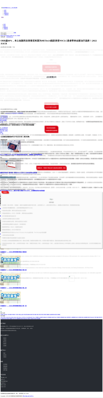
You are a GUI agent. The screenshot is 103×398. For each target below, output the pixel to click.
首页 (5, 10)
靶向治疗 (25, 318)
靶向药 (2, 35)
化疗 (13, 35)
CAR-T (4, 317)
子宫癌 (16, 314)
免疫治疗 (8, 35)
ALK (2, 317)
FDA (10, 317)
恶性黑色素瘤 (27, 314)
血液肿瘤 (52, 314)
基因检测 (62, 317)
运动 (14, 318)
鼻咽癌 (58, 314)
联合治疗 (92, 317)
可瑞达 (4, 340)
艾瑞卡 (4, 356)
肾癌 (40, 314)
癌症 (83, 317)
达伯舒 (4, 345)
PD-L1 (34, 317)
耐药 (89, 317)
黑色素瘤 (38, 318)
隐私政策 (5, 366)
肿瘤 (3, 318)
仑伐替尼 (41, 317)
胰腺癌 (48, 314)
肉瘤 (31, 314)
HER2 (12, 317)
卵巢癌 (13, 314)
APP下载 (5, 370)
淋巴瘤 (79, 317)
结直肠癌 (86, 317)
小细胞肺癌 (73, 317)
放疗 (77, 317)
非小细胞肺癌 (18, 318)
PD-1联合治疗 (29, 317)
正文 (12, 36)
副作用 (53, 317)
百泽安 (4, 355)
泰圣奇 (4, 343)
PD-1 (16, 35)
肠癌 (35, 314)
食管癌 (55, 314)
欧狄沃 (4, 338)
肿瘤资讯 (6, 13)
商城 (5, 11)
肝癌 (5, 35)
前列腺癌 (10, 314)
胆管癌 (44, 314)
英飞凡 (4, 341)
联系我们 (5, 368)
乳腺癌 (18, 35)
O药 (23, 317)
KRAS (15, 317)
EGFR (7, 317)
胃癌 (42, 314)
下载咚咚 (6, 14)
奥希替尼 (69, 317)
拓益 (4, 353)
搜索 (2, 17)
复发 (65, 317)
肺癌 (11, 35)
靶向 (22, 318)
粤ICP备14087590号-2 (28, 396)
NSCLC (20, 317)
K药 (17, 317)
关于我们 (5, 364)
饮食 (35, 318)
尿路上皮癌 (21, 314)
